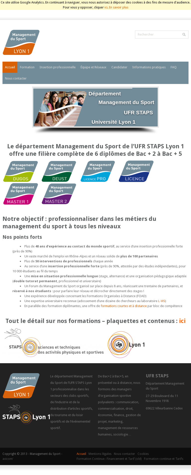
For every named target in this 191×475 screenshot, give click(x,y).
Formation (27, 67)
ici (105, 7)
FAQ (174, 67)
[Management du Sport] (35, 43)
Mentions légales (100, 454)
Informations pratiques (149, 67)
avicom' (7, 459)
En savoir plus (118, 7)
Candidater (119, 67)
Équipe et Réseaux (93, 67)
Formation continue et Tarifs (163, 459)
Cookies (143, 454)
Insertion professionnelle (58, 67)
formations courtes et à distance (124, 306)
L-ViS (161, 301)
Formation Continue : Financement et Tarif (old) (109, 459)
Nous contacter (16, 78)
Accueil (10, 67)
